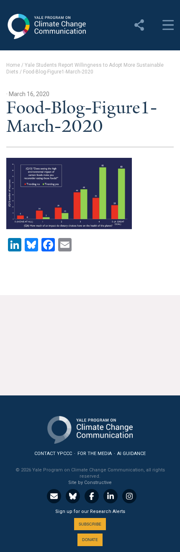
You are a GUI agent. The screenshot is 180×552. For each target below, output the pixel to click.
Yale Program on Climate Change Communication (46, 26)
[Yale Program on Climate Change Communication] (90, 428)
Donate (90, 539)
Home (13, 65)
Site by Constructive (90, 482)
